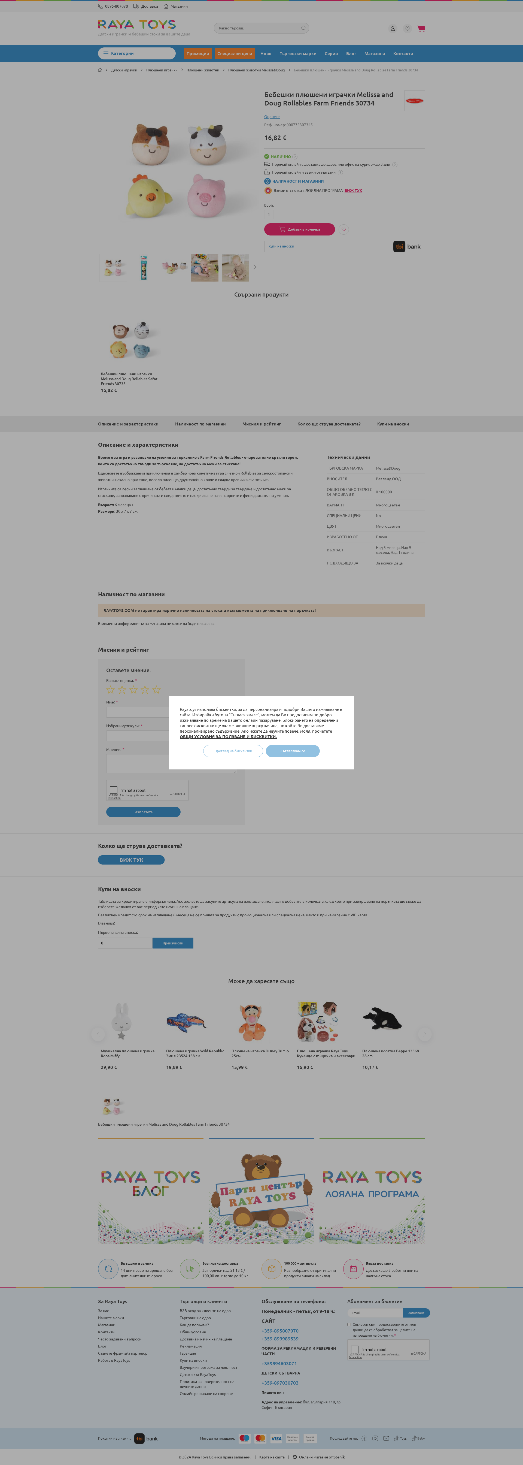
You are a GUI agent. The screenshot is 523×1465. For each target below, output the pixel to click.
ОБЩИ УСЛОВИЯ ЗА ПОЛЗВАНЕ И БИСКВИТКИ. (228, 736)
